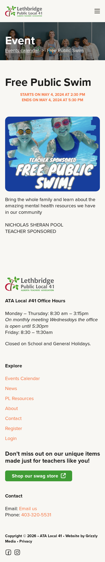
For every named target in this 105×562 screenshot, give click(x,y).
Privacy (25, 541)
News (11, 388)
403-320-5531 (36, 514)
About (11, 408)
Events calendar (22, 50)
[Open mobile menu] (97, 11)
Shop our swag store (35, 475)
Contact (13, 418)
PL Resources (19, 398)
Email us (28, 508)
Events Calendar (22, 378)
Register (13, 428)
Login (11, 438)
